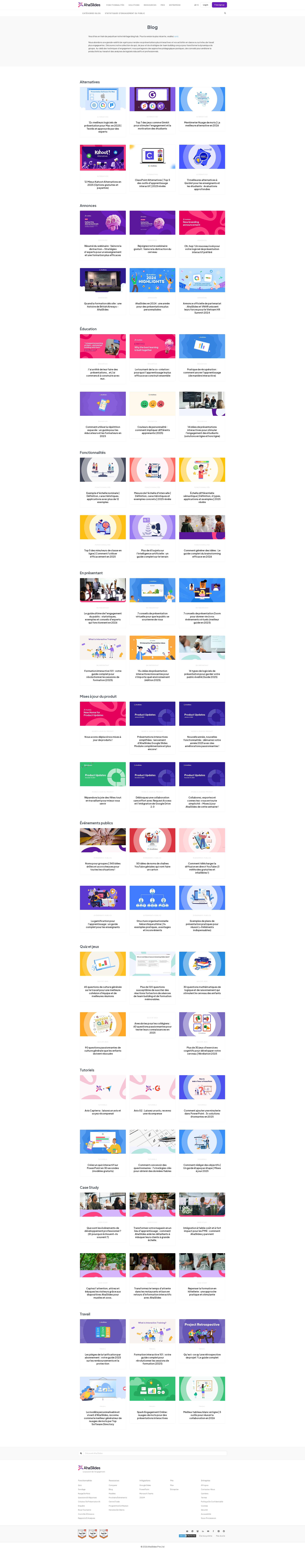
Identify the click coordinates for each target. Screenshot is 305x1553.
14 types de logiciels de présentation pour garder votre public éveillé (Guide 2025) (202, 673)
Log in (205, 5)
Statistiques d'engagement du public (125, 13)
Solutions (134, 5)
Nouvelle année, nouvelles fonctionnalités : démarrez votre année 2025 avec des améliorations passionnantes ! (202, 741)
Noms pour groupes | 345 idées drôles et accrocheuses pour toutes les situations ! (103, 866)
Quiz (80, 1485)
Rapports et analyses (86, 1518)
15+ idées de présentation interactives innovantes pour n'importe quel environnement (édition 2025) (152, 675)
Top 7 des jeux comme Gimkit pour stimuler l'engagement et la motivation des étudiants (152, 125)
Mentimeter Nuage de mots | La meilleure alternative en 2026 (202, 124)
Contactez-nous (208, 1489)
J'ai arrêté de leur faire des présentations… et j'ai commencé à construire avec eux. (102, 374)
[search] (225, 13)
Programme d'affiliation (118, 1506)
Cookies (204, 1506)
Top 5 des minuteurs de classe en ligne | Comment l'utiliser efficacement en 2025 (103, 553)
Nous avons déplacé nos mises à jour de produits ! (102, 738)
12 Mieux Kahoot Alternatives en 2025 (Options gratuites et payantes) (102, 184)
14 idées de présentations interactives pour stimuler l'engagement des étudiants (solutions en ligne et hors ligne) (202, 431)
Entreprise (175, 5)
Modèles (112, 1493)
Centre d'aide (114, 1502)
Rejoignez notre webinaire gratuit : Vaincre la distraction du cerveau (152, 248)
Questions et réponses (87, 1497)
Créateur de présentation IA (89, 1502)
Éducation (88, 329)
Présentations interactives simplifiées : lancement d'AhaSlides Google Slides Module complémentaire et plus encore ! (152, 742)
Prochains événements (118, 1497)
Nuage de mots (84, 1493)
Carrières (204, 1493)
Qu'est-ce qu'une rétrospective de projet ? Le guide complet (202, 1356)
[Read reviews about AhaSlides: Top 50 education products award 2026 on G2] (93, 1534)
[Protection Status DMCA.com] (187, 1536)
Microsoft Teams (146, 1493)
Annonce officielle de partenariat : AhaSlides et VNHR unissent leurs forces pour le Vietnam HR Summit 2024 (202, 308)
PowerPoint (144, 1489)
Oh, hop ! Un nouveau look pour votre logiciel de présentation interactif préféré (202, 249)
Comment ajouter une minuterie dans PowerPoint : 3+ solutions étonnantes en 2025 (202, 1113)
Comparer (113, 1485)
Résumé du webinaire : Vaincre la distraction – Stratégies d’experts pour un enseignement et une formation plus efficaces (102, 250)
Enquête (81, 1506)
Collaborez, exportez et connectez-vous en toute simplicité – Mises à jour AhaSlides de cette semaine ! (202, 802)
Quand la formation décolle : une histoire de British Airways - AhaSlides (103, 306)
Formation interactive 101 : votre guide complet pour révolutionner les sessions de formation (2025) (103, 675)
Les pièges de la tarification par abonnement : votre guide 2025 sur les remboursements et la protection (103, 1359)
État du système (205, 1536)
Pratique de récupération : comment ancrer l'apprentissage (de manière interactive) (202, 372)
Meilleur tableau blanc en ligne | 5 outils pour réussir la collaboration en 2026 (202, 1415)
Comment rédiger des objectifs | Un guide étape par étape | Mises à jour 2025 (202, 1167)
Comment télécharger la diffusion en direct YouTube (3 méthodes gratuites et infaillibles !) (202, 868)
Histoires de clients (116, 1510)
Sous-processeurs (208, 1518)
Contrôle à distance (86, 1514)
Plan (172, 1485)
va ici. (176, 36)
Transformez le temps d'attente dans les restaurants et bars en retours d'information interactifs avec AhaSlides (152, 1293)
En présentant (91, 573)
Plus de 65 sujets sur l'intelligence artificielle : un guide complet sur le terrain (152, 553)
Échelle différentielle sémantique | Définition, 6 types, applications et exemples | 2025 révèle (202, 498)
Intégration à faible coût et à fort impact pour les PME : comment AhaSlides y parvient (202, 1230)
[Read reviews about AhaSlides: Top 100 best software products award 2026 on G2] (82, 1534)
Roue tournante (84, 1510)
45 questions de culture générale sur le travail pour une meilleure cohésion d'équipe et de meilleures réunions (103, 991)
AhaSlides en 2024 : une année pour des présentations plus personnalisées (152, 306)
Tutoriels (87, 1070)
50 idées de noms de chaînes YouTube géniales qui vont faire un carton (152, 866)
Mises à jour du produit (98, 696)
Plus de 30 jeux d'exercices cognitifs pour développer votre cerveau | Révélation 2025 (202, 1050)
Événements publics (96, 823)
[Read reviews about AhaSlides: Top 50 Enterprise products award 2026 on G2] (104, 1534)
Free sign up (219, 5)
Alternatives (90, 82)
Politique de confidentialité (212, 1502)
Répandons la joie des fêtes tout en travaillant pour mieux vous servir (102, 800)
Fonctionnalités (115, 5)
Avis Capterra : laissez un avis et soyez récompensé (103, 1112)
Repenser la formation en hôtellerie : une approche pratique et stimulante (202, 1291)
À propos (204, 1485)
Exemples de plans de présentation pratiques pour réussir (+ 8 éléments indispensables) (202, 925)
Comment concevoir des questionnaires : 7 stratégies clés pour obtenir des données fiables (152, 1167)
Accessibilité (206, 1514)
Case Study (89, 1187)
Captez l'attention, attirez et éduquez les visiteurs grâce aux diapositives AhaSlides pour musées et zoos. (103, 1293)
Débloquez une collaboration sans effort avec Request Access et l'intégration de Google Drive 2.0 (152, 802)
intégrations (145, 1480)
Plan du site (220, 1536)
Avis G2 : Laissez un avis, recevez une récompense (152, 1112)
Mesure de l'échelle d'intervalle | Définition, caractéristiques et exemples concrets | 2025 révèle (152, 496)
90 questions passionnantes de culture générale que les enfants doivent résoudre (102, 1050)
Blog (111, 1489)
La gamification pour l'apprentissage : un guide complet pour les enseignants (103, 923)
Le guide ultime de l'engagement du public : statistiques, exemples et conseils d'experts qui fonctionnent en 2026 (103, 618)
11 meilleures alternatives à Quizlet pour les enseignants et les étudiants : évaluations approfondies (202, 184)
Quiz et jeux (89, 946)
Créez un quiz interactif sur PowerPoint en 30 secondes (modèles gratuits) (103, 1167)
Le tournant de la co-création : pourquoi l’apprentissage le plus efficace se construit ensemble (152, 372)
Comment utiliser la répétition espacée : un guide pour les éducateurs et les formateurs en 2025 (102, 431)
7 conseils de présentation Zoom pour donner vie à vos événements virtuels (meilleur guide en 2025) (202, 618)
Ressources (150, 5)
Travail (85, 1314)
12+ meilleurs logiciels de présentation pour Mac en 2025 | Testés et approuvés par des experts (102, 127)
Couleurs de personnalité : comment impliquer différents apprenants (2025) (152, 429)
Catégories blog (91, 13)
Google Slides (145, 1485)
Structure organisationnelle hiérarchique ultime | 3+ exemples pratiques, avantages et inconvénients (152, 925)
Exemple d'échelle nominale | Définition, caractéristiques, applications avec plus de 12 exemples (103, 498)
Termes (204, 1497)
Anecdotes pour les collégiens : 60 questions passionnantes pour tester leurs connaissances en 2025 (152, 1028)
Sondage (81, 1489)
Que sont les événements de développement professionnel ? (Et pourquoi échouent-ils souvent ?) (102, 1232)
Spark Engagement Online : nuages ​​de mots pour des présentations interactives (152, 1415)
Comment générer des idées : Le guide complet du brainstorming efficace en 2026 (202, 553)
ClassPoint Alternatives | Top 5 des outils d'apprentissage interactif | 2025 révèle (152, 182)
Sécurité (204, 1510)
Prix (163, 5)
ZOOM (142, 1497)
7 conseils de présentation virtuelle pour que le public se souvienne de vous (152, 616)
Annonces (88, 205)
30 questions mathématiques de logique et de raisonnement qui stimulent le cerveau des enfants (202, 989)
